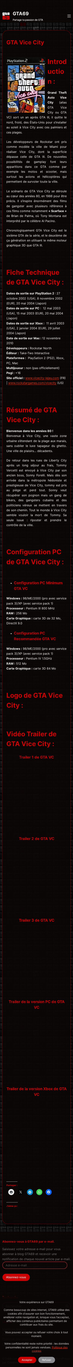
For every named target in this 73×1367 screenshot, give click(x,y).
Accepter (27, 1359)
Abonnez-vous (16, 1277)
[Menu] (69, 16)
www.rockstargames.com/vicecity (32, 383)
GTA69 (21, 13)
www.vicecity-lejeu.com (42, 378)
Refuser (46, 1359)
